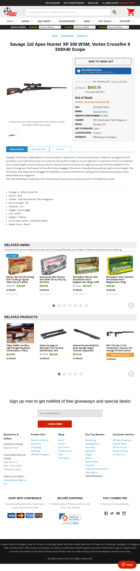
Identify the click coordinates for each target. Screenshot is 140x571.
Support (125, 21)
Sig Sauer (90, 450)
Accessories (67, 21)
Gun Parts (44, 21)
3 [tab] (64, 305)
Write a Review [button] (119, 81)
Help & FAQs (120, 443)
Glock (88, 458)
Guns (9, 21)
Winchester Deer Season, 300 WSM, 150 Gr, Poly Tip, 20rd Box (53, 279)
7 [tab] (86, 305)
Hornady (90, 447)
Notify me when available (91, 102)
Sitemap (35, 450)
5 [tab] (75, 305)
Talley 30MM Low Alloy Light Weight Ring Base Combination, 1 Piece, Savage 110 (18, 349)
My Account (53, 3)
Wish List (93, 3)
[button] (70, 519)
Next (131, 305)
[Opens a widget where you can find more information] (127, 565)
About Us (36, 443)
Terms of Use (120, 447)
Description (17, 149)
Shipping (36, 447)
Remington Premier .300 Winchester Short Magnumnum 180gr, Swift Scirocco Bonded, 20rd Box (86, 282)
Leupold (89, 465)
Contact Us (119, 454)
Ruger (88, 454)
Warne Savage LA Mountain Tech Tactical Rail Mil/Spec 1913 (51, 348)
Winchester (91, 461)
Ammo (25, 21)
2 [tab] (59, 305)
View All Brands (93, 476)
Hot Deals (104, 21)
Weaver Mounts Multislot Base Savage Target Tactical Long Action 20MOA (86, 349)
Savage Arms (92, 443)
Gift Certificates (74, 3)
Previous (8, 305)
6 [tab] (81, 305)
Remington (91, 472)
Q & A (60, 149)
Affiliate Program (40, 454)
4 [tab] (70, 305)
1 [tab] (53, 305)
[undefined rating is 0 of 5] (83, 81)
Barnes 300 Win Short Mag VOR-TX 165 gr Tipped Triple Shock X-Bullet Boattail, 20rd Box (20, 281)
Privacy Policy (120, 450)
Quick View (20, 265)
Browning (90, 440)
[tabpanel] (20, 277)
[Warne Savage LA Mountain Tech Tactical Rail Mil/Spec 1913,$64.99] (53, 334)
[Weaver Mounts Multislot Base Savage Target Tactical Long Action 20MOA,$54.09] (87, 334)
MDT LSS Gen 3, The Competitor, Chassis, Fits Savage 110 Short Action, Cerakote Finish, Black (119, 349)
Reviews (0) (38, 149)
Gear (87, 21)
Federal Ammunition (96, 468)
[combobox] (68, 12)
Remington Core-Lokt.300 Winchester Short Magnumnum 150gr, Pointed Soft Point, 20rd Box (119, 282)
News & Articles (40, 440)
